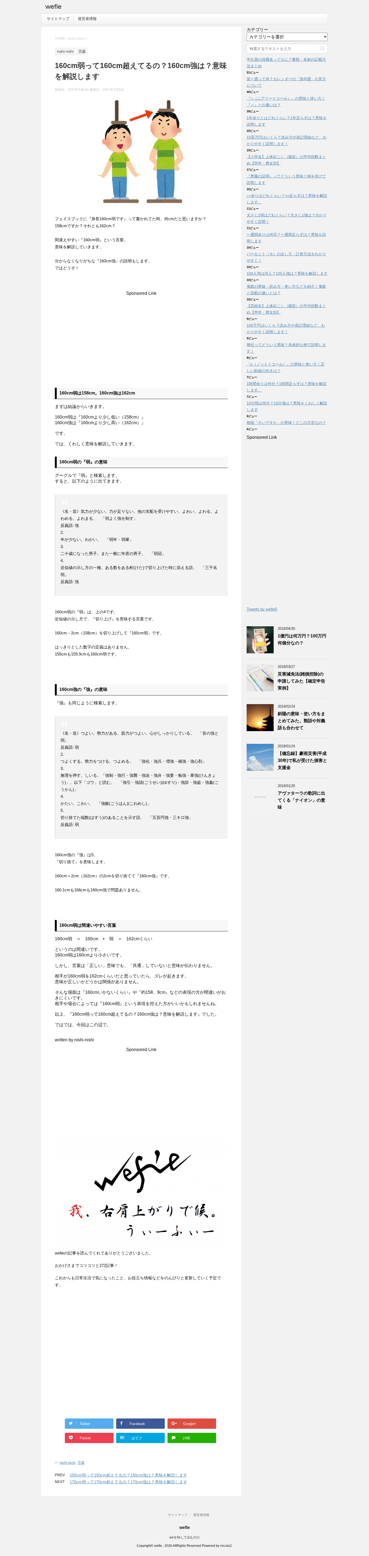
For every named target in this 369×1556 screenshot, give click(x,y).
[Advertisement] (141, 334)
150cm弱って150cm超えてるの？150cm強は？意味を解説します (128, 1475)
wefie (53, 6)
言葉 (81, 1463)
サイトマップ (58, 18)
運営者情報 (87, 18)
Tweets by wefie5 (262, 609)
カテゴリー (257, 29)
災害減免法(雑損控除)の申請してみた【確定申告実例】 (301, 681)
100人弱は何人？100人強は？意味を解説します (287, 273)
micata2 (226, 1546)
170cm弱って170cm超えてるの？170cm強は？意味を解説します (128, 1482)
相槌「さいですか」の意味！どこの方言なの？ (286, 422)
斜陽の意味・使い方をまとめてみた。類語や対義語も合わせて (301, 720)
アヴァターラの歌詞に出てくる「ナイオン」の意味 (301, 800)
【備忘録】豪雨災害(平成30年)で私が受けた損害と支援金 (302, 760)
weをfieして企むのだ (184, 1537)
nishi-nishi (67, 1463)
